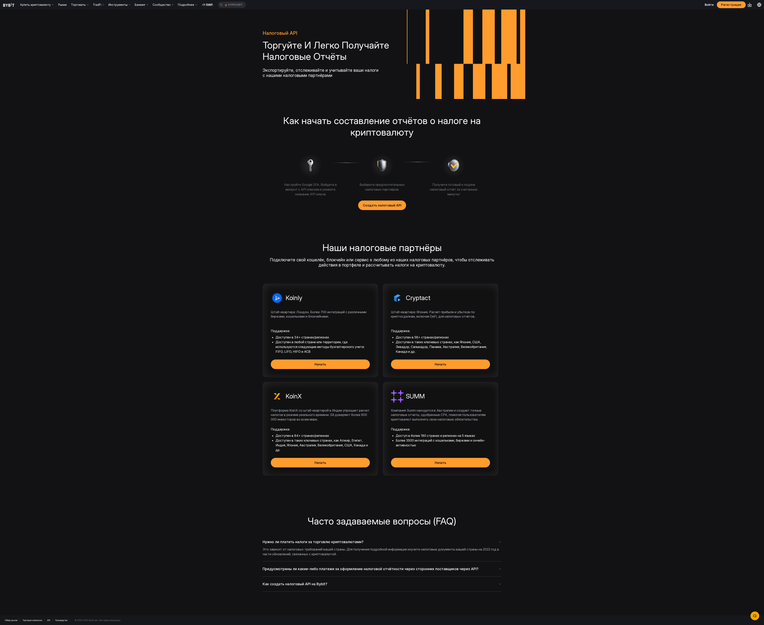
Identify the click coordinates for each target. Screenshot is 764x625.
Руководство (61, 620)
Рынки (62, 4)
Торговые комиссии (32, 620)
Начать (320, 364)
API (48, 620)
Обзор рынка (11, 620)
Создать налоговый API (382, 205)
